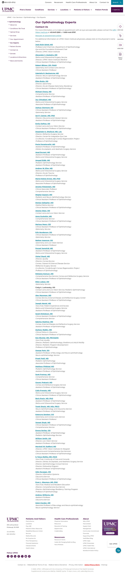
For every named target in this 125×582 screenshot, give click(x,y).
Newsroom (58, 2)
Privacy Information (76, 565)
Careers (48, 2)
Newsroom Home (59, 539)
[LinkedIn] (15, 556)
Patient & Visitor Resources (34, 528)
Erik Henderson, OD (43, 232)
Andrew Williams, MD (44, 495)
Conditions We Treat (17, 28)
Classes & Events (31, 545)
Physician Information (61, 521)
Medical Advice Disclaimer (58, 565)
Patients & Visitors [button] (82, 10)
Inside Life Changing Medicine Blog (64, 542)
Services (13, 36)
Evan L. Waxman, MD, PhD (46, 482)
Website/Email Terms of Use (37, 565)
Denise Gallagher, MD (44, 203)
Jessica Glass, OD (42, 211)
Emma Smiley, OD (42, 430)
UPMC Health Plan (88, 545)
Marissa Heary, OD (43, 224)
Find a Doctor (25, 10)
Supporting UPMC (88, 536)
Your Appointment (17, 39)
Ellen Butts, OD (41, 81)
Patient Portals (101, 10)
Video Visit (120, 48)
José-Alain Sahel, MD (44, 45)
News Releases (58, 544)
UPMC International (89, 548)
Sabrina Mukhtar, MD (44, 322)
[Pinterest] (18, 556)
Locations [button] (64, 10)
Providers (120, 39)
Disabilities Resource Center (34, 531)
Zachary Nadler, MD (43, 330)
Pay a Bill (28, 526)
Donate (13, 53)
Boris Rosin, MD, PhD (44, 398)
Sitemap (104, 565)
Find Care (120, 30)
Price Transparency (31, 540)
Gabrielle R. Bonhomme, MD (47, 73)
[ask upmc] (118, 550)
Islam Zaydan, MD (42, 503)
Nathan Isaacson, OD (44, 240)
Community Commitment (91, 531)
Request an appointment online (48, 36)
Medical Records (31, 536)
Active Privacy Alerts (92, 565)
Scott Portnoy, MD (42, 374)
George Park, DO (42, 350)
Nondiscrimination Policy (90, 550)
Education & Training (60, 526)
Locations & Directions (18, 57)
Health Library (30, 548)
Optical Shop (15, 32)
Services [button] (51, 10)
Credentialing (58, 531)
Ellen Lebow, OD (42, 282)
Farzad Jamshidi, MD (44, 248)
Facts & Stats (87, 523)
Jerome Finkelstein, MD (45, 187)
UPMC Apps (86, 540)
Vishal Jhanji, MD (42, 256)
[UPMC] (8, 10)
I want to (116, 10)
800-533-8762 (9, 2)
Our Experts (14, 43)
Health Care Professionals (76, 2)
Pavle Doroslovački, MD (45, 144)
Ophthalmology (15, 22)
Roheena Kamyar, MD (44, 274)
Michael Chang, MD (43, 92)
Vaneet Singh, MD (42, 422)
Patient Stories (15, 46)
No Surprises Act (31, 538)
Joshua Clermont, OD (44, 108)
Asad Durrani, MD (42, 152)
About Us (93, 2)
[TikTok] (29, 556)
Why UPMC (86, 521)
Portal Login (120, 58)
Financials (86, 533)
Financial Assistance (32, 543)
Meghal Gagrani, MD (43, 195)
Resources (57, 523)
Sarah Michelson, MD (44, 314)
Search (115, 2)
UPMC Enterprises (88, 543)
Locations (29, 523)
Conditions (39, 10)
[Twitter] (22, 556)
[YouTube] (26, 556)
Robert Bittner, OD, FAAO (46, 65)
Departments (58, 528)
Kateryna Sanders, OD (44, 414)
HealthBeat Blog (88, 538)
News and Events (16, 61)
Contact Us (104, 2)
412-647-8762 (11, 531)
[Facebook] (8, 556)
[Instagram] (11, 556)
